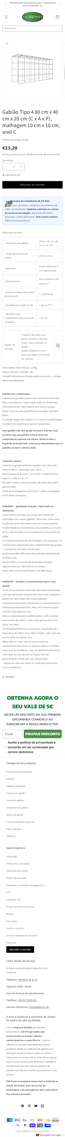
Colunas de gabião (15, 793)
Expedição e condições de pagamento (25, 885)
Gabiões (10, 778)
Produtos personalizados (19, 771)
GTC (8, 892)
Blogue (10, 913)
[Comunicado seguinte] (59, 4)
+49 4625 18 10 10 (27, 979)
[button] (6, 16)
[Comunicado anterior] (5, 4)
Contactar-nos (13, 899)
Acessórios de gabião (17, 807)
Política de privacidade (18, 863)
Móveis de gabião (15, 814)
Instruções (11, 921)
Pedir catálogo (13, 829)
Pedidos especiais (15, 928)
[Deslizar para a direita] (39, 104)
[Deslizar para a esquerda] (25, 104)
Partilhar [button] (10, 676)
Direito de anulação (16, 878)
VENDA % (10, 836)
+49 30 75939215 (27, 1000)
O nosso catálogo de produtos (21, 935)
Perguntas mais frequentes (20, 906)
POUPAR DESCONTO (42, 734)
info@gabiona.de (39, 1007)
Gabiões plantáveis (16, 786)
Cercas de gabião (15, 800)
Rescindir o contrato (20, 949)
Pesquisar (11, 942)
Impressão (11, 856)
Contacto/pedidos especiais (20, 821)
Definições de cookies (17, 870)
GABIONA (25, 1131)
